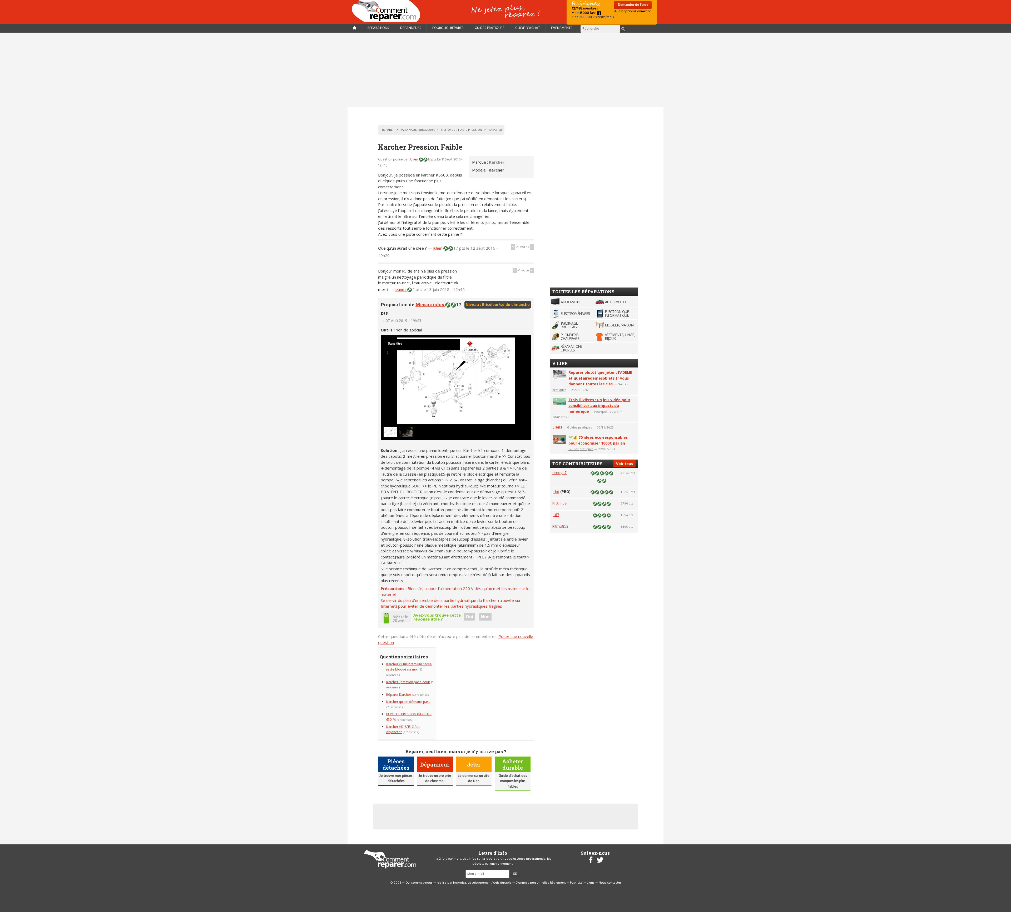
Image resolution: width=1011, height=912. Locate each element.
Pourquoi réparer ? (608, 412)
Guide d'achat (527, 28)
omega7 (559, 472)
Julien (414, 159)
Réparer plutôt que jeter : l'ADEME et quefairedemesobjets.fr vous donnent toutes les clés (600, 378)
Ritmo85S (560, 526)
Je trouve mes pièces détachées (395, 778)
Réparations (378, 28)
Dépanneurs (410, 28)
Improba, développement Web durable (482, 882)
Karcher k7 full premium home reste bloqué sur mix (409, 667)
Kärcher (496, 162)
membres (585, 8)
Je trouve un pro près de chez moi (435, 778)
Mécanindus (430, 304)
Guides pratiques (489, 28)
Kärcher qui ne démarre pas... (408, 702)
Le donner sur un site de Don (473, 778)
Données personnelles (532, 882)
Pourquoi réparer (448, 28)
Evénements (561, 28)
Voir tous (624, 463)
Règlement (558, 882)
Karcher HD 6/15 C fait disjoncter (403, 729)
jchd (555, 491)
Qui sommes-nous (419, 882)
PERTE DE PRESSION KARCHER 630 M (409, 717)
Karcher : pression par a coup (408, 682)
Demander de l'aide (632, 5)
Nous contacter (610, 882)
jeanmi (400, 289)
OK (515, 873)
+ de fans (584, 13)
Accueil (388, 11)
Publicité (576, 882)
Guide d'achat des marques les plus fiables (513, 781)
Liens (557, 427)
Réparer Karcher (398, 695)
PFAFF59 (559, 503)
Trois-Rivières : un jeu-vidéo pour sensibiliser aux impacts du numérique (599, 405)
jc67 (555, 514)
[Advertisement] (505, 70)
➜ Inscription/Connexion (633, 11)
